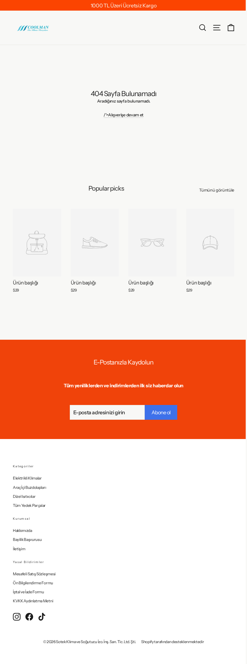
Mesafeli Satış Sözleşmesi (34, 573)
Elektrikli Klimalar (27, 478)
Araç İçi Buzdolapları (29, 487)
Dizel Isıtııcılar (24, 496)
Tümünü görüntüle (216, 190)
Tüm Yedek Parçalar (29, 505)
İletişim (19, 548)
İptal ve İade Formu (28, 591)
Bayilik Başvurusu (27, 539)
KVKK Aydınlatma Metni (33, 600)
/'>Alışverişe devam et (123, 114)
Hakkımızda (22, 530)
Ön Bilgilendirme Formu (33, 582)
